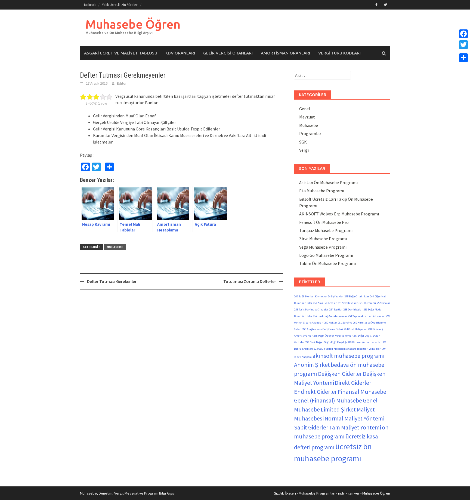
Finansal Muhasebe (362, 391)
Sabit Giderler (311, 427)
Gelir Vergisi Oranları (228, 53)
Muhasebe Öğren (133, 24)
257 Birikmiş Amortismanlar (330, 316)
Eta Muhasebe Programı (321, 190)
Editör (122, 83)
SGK (303, 142)
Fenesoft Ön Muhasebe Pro (324, 222)
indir (341, 493)
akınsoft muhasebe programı (349, 355)
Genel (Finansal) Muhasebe (328, 400)
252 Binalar (383, 303)
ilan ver (354, 493)
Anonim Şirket (312, 364)
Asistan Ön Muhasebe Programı (328, 182)
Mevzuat (307, 117)
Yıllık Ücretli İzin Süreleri (120, 5)
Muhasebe (115, 247)
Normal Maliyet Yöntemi (354, 418)
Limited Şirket (338, 409)
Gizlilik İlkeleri (285, 493)
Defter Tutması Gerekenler (112, 281)
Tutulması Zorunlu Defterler (249, 281)
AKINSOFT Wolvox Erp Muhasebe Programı (339, 214)
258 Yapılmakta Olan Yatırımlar (366, 316)
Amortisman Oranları (285, 53)
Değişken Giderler (340, 373)
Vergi (304, 150)
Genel (304, 108)
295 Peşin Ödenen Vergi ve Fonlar (332, 335)
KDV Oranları (180, 53)
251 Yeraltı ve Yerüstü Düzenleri (357, 303)
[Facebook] (463, 33)
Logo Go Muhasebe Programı (326, 255)
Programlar (310, 133)
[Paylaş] (463, 57)
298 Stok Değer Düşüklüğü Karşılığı (326, 342)
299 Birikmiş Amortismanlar (365, 342)
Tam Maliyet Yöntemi (355, 427)
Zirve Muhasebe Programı (323, 238)
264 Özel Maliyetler (355, 329)
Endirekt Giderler (315, 391)
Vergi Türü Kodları (339, 53)
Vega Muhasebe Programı (323, 247)
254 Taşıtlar (335, 309)
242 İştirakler (336, 296)
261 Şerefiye (345, 322)
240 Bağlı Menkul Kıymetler (310, 296)
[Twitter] (463, 44)
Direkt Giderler (353, 382)
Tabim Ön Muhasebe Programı (327, 263)
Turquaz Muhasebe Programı (325, 230)
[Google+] (463, 51)
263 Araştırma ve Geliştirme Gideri (322, 329)
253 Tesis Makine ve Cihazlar (311, 309)
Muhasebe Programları (317, 493)
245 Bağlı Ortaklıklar (356, 296)
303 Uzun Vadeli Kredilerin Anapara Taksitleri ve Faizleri (347, 348)
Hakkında (90, 5)
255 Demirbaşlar (353, 309)
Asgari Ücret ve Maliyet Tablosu (120, 53)
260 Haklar (330, 322)
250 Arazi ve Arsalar (325, 303)
